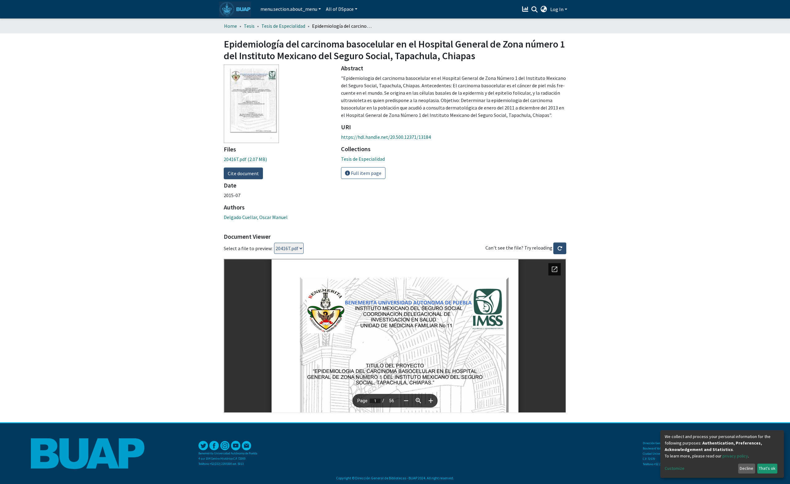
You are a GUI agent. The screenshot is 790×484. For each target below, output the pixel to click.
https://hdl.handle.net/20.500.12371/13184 (386, 137)
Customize (674, 468)
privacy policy (735, 456)
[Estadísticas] (526, 9)
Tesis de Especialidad (283, 26)
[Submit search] (534, 10)
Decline (746, 468)
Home (230, 26)
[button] (544, 9)
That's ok (767, 468)
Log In (556, 9)
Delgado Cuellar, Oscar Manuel (256, 217)
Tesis (249, 26)
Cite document (243, 173)
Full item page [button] (365, 173)
